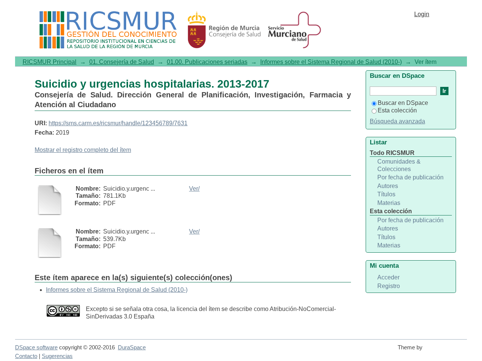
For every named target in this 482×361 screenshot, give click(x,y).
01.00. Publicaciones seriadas (207, 62)
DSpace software (36, 347)
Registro (388, 286)
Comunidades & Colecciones (399, 165)
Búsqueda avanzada (397, 121)
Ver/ (194, 188)
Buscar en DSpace (403, 103)
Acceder (388, 277)
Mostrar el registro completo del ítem (83, 150)
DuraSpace (132, 347)
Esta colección (397, 110)
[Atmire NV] (446, 351)
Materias (388, 203)
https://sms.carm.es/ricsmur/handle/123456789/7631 (118, 123)
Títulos (386, 194)
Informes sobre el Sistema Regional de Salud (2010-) (331, 62)
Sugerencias (57, 356)
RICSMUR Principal (49, 62)
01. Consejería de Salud (121, 62)
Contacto (26, 356)
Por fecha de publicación (410, 177)
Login (421, 14)
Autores (387, 186)
